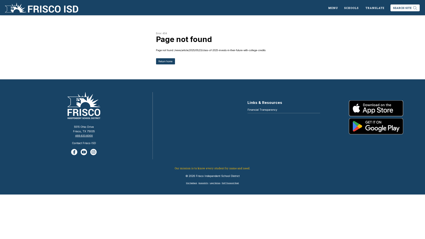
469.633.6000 (84, 135)
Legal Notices (215, 183)
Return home (165, 61)
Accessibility (203, 183)
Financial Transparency (262, 109)
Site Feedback (191, 183)
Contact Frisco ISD (84, 143)
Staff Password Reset (230, 183)
